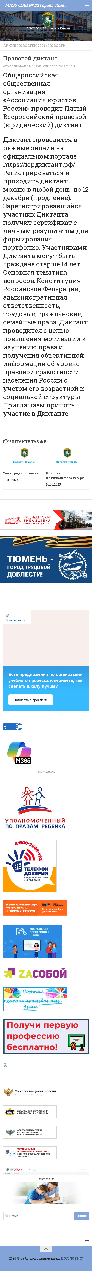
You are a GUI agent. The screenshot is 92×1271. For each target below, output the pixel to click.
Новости (57, 45)
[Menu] (86, 5)
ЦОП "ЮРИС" (72, 1258)
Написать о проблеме (30, 700)
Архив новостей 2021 (24, 45)
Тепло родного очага (20, 473)
